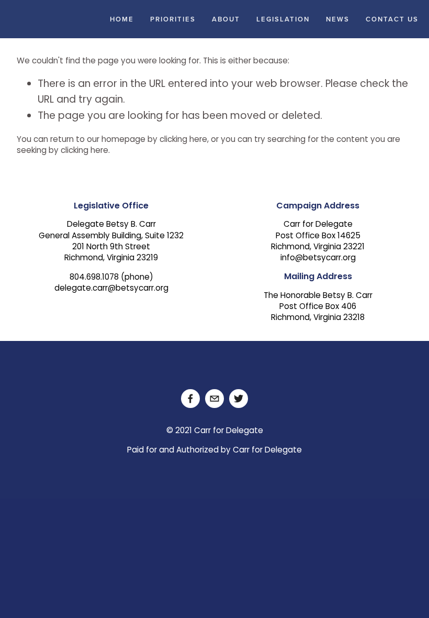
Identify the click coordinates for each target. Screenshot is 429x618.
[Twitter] (238, 398)
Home (122, 19)
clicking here (183, 140)
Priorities (173, 19)
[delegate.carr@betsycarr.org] (214, 398)
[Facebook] (190, 398)
